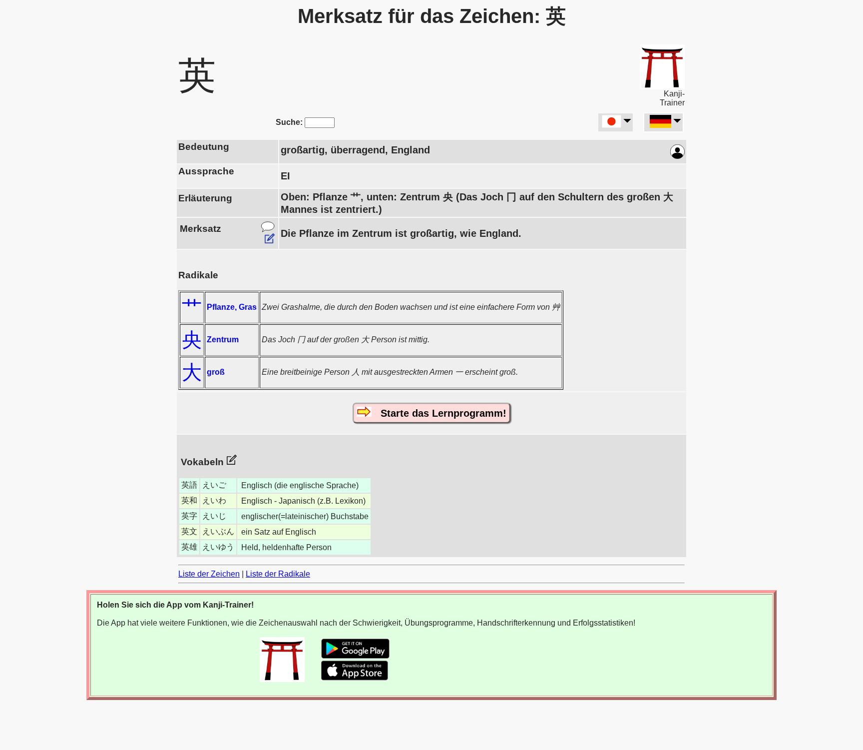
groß (216, 372)
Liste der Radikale (278, 574)
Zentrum (223, 339)
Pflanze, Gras (232, 307)
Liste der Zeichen (209, 574)
